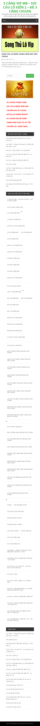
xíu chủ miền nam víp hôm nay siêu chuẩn (19, 439)
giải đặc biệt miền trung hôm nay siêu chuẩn (19, 391)
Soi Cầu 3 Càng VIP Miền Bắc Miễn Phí (17, 160)
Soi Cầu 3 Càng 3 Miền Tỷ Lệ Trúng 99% (18, 150)
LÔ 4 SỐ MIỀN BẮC (13, 232)
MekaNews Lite (15, 723)
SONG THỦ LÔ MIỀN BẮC (14, 277)
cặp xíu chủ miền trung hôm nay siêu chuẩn (20, 399)
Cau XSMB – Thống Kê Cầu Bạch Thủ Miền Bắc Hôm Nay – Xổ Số (19, 551)
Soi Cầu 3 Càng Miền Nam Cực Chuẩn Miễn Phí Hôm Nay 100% (19, 589)
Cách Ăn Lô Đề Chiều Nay (15, 511)
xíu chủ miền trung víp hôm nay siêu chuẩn (19, 383)
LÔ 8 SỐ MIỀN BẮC (13, 239)
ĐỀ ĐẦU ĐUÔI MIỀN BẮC (14, 330)
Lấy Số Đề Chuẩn (12, 531)
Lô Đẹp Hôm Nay (26, 531)
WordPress (30, 723)
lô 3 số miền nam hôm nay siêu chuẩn (17, 493)
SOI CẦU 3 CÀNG (11, 164)
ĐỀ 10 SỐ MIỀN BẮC (13, 311)
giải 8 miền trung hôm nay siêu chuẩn (18, 375)
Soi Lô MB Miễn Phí (13, 544)
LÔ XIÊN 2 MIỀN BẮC (13, 258)
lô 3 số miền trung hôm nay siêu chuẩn (18, 367)
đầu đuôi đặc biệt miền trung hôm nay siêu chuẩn (19, 415)
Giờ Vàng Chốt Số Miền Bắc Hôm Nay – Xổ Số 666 (19, 559)
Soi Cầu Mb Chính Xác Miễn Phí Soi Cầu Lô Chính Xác (19, 611)
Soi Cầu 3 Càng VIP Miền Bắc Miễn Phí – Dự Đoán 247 (20, 603)
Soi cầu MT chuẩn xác (14, 345)
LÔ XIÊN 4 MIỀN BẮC (13, 271)
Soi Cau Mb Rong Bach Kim (14, 180)
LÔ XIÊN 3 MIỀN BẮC (13, 265)
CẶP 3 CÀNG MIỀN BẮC (14, 292)
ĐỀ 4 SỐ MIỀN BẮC (13, 298)
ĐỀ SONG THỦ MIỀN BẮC (15, 324)
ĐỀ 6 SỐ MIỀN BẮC (27, 298)
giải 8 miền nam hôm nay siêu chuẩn (19, 447)
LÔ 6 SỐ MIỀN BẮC (26, 232)
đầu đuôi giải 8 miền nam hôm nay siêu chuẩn (19, 462)
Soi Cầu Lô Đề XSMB (13, 537)
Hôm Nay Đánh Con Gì (14, 518)
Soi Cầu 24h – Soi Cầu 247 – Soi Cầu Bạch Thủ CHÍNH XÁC (19, 566)
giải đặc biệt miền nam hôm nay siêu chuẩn (19, 454)
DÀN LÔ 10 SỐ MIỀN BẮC (14, 245)
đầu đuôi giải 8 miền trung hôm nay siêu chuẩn (19, 407)
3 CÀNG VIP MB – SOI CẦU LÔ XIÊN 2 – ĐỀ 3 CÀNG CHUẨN (20, 7)
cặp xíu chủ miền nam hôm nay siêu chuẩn (19, 477)
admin (4, 59)
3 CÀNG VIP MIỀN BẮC (14, 219)
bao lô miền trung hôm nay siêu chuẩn (18, 351)
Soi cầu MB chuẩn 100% (15, 207)
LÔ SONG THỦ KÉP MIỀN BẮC (16, 337)
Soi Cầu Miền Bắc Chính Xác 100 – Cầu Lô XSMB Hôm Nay (20, 619)
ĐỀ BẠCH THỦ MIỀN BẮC (14, 317)
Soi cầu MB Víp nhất (14, 286)
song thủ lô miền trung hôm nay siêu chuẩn (19, 55)
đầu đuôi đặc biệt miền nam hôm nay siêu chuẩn (20, 470)
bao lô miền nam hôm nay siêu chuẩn (20, 432)
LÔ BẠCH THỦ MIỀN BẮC (14, 252)
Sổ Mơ (9, 505)
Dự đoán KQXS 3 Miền (14, 524)
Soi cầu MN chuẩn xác (14, 426)
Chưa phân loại (10, 639)
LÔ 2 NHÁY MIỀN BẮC (13, 213)
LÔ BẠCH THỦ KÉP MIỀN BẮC (16, 226)
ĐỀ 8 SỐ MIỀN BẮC (13, 304)
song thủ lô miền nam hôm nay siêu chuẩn (19, 485)
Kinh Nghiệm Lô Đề (20, 505)
